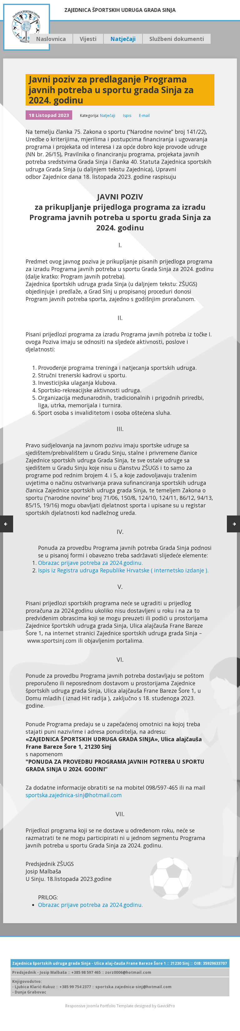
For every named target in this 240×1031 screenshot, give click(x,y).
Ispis (127, 115)
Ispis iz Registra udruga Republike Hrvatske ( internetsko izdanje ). (123, 570)
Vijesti (88, 39)
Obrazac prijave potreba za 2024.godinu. (90, 562)
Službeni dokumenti (176, 39)
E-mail (144, 115)
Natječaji (123, 39)
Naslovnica (51, 39)
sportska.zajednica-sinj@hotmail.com (74, 795)
